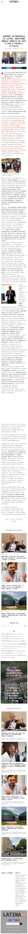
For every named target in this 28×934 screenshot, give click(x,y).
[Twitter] (9, 68)
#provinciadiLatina (7, 651)
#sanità (20, 653)
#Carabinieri (20, 634)
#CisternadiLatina (7, 636)
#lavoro (2, 646)
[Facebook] (3, 68)
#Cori (2, 638)
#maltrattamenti (19, 646)
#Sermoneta (8, 655)
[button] (25, 625)
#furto (19, 640)
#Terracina (14, 521)
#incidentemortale (15, 644)
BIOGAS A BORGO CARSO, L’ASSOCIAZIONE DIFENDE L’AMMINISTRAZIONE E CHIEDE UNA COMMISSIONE (13, 615)
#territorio (4, 657)
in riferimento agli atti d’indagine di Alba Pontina (12, 135)
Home (9, 930)
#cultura (13, 638)
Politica (21, 48)
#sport (15, 655)
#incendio (3, 644)
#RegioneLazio (21, 650)
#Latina (12, 519)
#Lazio (7, 646)
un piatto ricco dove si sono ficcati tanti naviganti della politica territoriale (13, 148)
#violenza (13, 657)
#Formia (8, 641)
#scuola (3, 655)
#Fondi (3, 641)
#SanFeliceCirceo (16, 653)
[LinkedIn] (16, 920)
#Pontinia (11, 648)
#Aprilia (9, 634)
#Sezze (12, 655)
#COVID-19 (7, 638)
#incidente (8, 644)
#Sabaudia (9, 653)
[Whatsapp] (19, 68)
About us (18, 930)
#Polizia (7, 648)
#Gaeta (23, 640)
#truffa (9, 657)
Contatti (13, 930)
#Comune (15, 636)
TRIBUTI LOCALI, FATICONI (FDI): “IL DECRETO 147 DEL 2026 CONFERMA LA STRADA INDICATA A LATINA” (12, 587)
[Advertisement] (14, 19)
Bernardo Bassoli (9, 48)
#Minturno (24, 646)
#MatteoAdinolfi (19, 519)
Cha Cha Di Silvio (18, 383)
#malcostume (12, 646)
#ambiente (3, 634)
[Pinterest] (14, 68)
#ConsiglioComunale (21, 636)
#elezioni (21, 638)
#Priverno (15, 648)
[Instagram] (14, 920)
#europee (7, 519)
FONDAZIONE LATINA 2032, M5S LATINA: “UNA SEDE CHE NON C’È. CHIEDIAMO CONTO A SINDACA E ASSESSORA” (13, 558)
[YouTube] (18, 920)
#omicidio (3, 648)
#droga (16, 638)
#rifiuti (3, 653)
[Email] (24, 68)
